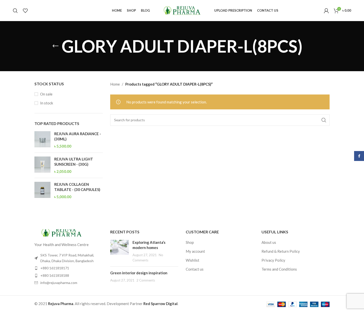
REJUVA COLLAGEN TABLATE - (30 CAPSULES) (77, 187)
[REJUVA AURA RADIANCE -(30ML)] (42, 140)
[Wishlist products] (25, 11)
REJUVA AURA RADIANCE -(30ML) (77, 136)
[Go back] (55, 46)
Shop (190, 242)
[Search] (15, 11)
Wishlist (192, 260)
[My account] (326, 11)
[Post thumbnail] (119, 251)
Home (115, 84)
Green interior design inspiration (138, 273)
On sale (46, 94)
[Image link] (61, 232)
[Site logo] (182, 10)
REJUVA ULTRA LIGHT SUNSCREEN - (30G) (73, 161)
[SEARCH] (324, 120)
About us (268, 242)
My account (195, 251)
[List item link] (68, 268)
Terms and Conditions (279, 269)
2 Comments (145, 280)
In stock (46, 103)
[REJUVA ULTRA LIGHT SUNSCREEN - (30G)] (42, 165)
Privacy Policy (273, 260)
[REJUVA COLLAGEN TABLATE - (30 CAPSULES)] (42, 190)
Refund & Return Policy (280, 251)
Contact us (195, 269)
